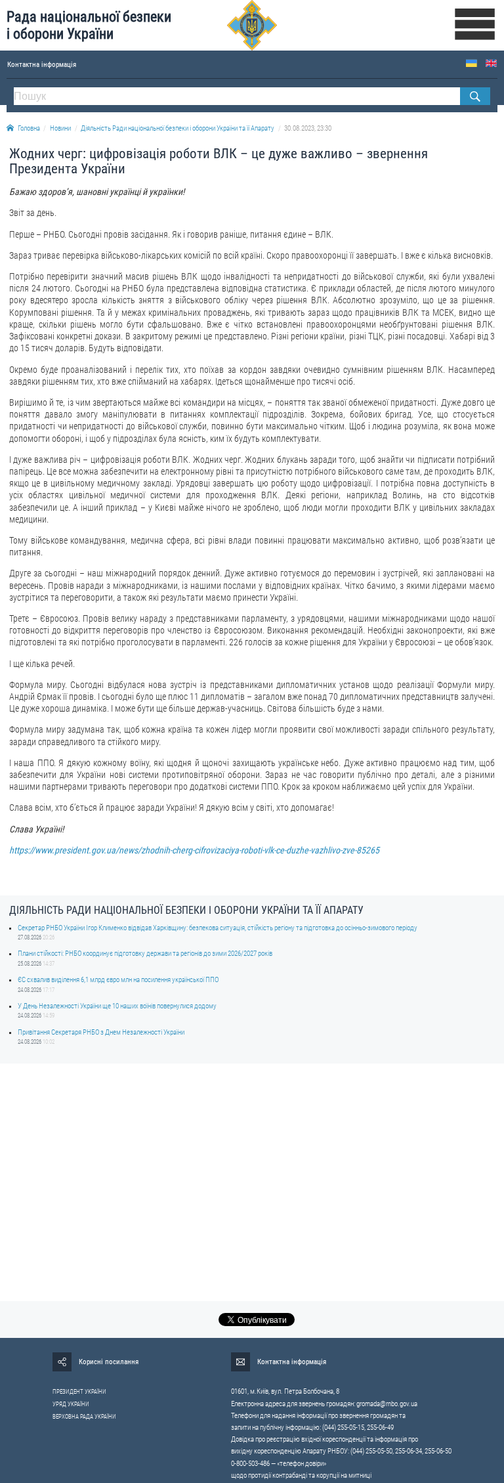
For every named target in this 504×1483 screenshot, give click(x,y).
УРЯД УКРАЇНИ (70, 1404)
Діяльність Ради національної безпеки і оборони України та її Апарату (177, 128)
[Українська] (471, 63)
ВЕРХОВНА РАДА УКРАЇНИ (84, 1416)
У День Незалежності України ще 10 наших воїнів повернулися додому (117, 1006)
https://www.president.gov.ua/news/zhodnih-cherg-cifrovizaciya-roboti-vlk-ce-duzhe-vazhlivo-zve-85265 (194, 850)
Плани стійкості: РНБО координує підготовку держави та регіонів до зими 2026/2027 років (145, 953)
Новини (60, 128)
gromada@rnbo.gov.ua (386, 1404)
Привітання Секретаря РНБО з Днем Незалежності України (101, 1032)
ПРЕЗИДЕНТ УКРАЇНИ (79, 1391)
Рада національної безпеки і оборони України (89, 25)
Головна (29, 128)
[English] (491, 63)
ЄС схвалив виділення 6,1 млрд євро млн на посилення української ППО (118, 980)
